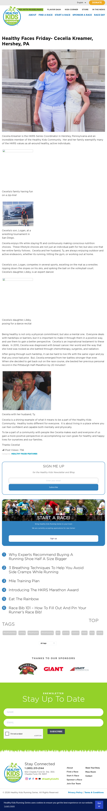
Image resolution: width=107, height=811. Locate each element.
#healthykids (33, 633)
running (22, 633)
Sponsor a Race (82, 15)
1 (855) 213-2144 (34, 768)
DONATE (97, 3)
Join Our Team (74, 784)
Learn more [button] (9, 806)
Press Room (90, 772)
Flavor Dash (54, 10)
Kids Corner (71, 10)
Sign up (53, 538)
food (92, 633)
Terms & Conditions (94, 793)
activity (66, 633)
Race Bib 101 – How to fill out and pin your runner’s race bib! (47, 610)
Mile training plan (24, 581)
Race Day (99, 15)
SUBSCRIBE (56, 731)
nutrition (75, 633)
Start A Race (62, 15)
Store (85, 10)
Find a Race (46, 15)
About (32, 15)
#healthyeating (47, 633)
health (84, 633)
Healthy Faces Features (24, 454)
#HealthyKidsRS (50, 779)
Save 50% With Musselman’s (28, 10)
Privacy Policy (75, 793)
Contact (88, 776)
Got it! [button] (99, 804)
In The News (98, 10)
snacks (99, 633)
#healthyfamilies (9, 633)
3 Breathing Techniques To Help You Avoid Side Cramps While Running (46, 570)
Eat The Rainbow (24, 599)
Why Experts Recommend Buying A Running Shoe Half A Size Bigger (41, 557)
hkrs (58, 633)
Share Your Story (92, 768)
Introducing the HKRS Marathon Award (44, 590)
